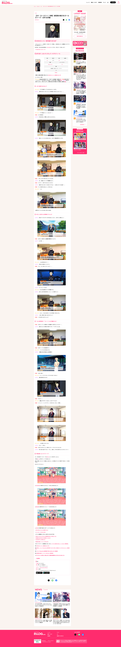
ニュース (88, 2)
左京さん (47, 456)
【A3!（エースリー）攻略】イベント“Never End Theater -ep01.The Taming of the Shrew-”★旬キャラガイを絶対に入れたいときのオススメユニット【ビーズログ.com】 (61, 622)
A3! (41, 6)
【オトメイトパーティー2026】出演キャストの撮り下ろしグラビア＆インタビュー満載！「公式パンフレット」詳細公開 (43, 621)
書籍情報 (100, 2)
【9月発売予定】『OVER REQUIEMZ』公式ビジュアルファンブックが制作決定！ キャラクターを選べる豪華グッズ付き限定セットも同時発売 (81, 106)
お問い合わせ (44, 640)
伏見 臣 (37, 528)
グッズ (104, 2)
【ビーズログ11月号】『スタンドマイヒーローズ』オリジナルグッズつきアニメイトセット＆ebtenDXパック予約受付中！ (43, 605)
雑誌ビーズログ (94, 2)
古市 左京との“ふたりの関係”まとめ (42, 530)
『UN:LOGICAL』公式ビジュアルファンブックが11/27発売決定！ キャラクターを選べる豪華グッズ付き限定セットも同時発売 (61, 605)
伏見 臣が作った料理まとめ (40, 539)
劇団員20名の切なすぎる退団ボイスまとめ (43, 538)
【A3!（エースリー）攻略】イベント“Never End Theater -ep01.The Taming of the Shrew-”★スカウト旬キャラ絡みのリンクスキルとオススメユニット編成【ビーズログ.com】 (81, 77)
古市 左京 (48, 47)
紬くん (38, 458)
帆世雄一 (56, 72)
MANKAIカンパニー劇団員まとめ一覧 (54, 75)
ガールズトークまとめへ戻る (41, 532)
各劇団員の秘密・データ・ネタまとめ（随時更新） (45, 553)
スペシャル (38, 6)
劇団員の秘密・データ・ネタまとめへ (42, 541)
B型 (65, 81)
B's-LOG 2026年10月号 (79, 32)
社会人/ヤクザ (50, 64)
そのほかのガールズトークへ (41, 49)
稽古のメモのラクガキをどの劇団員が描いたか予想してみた (46, 536)
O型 (60, 79)
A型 (61, 80)
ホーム (35, 6)
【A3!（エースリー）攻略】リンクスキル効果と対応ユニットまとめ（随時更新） (81, 62)
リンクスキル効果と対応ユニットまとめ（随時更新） (60, 543)
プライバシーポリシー (51, 640)
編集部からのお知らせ (60, 635)
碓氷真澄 (37, 506)
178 (59, 60)
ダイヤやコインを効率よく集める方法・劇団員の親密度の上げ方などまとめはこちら (50, 555)
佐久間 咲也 (38, 485)
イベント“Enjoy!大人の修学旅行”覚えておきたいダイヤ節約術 (47, 551)
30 (47, 60)
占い (108, 2)
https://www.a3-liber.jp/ (44, 567)
